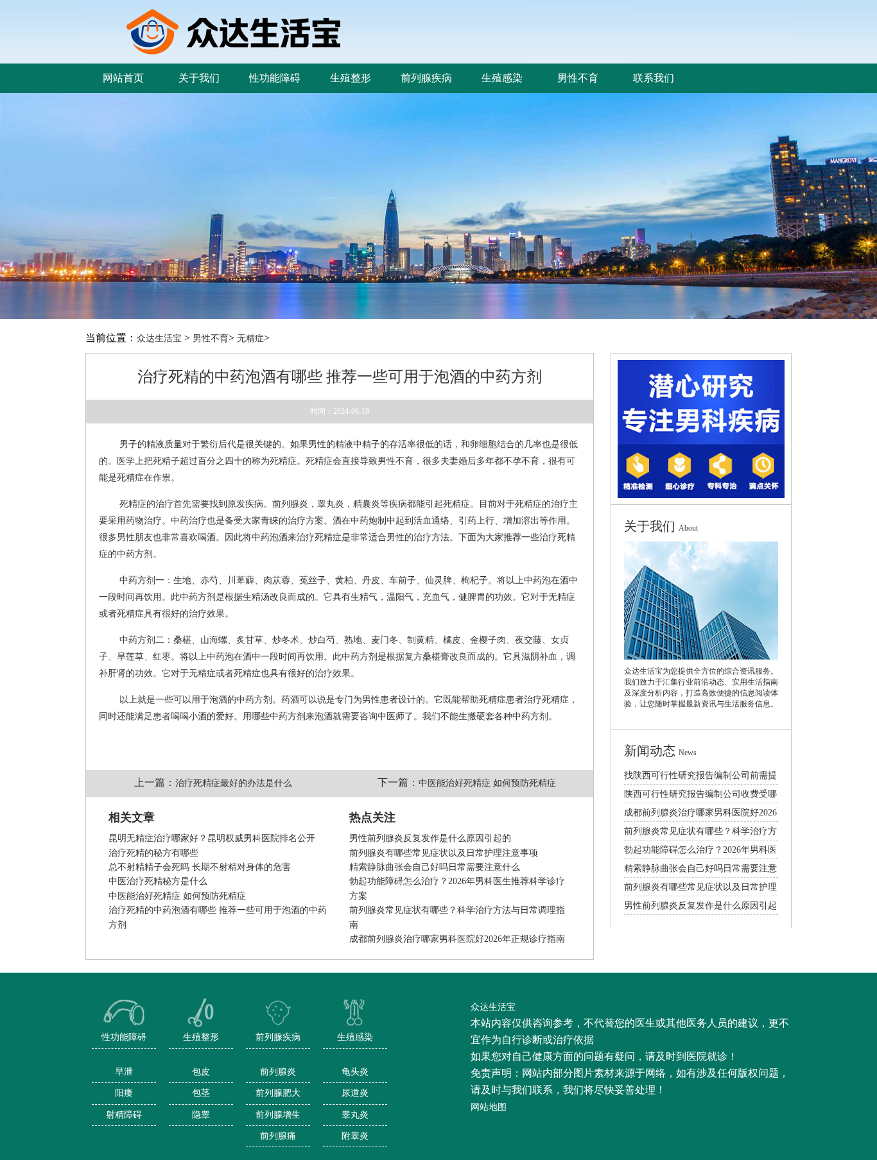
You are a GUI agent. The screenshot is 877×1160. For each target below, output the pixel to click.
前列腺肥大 (278, 1093)
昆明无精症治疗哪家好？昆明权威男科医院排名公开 (212, 838)
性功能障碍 (123, 1037)
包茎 (201, 1093)
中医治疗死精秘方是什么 (158, 881)
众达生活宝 (159, 338)
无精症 (250, 338)
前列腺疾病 (278, 1037)
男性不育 (211, 338)
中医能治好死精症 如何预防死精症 (487, 783)
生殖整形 (201, 1037)
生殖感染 (355, 1037)
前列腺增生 (278, 1115)
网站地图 (489, 1107)
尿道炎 (355, 1093)
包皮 (201, 1072)
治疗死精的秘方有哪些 (153, 853)
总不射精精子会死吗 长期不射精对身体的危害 (200, 867)
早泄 (124, 1072)
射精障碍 (124, 1115)
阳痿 (124, 1093)
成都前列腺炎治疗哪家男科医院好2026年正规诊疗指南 (457, 939)
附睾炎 (355, 1136)
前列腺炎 (278, 1072)
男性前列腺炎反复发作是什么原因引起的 (430, 838)
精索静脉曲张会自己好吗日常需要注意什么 (434, 867)
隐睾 (201, 1115)
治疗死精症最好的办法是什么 (233, 783)
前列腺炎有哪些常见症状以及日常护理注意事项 (443, 853)
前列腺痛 (278, 1136)
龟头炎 (355, 1072)
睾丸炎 (355, 1115)
